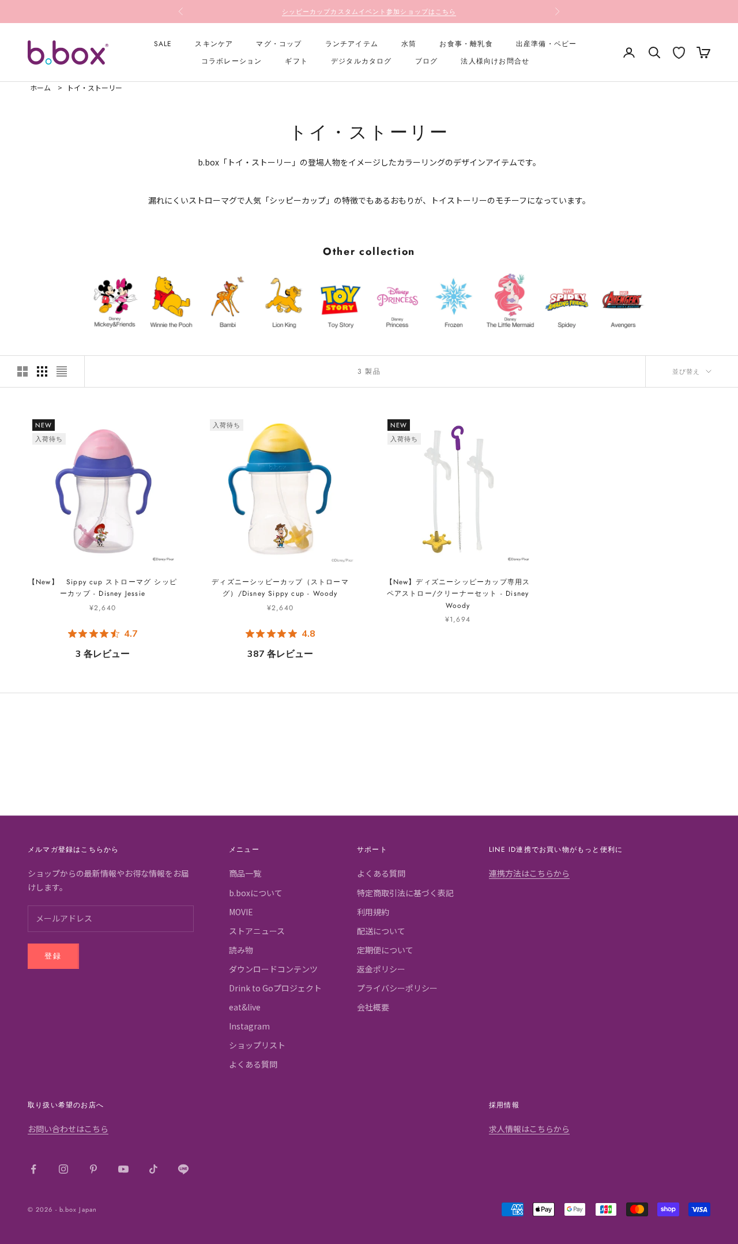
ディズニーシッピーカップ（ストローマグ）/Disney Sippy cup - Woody (280, 588)
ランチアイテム (351, 44)
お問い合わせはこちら (68, 1128)
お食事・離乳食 (465, 44)
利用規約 (373, 912)
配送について (381, 931)
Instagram (249, 1026)
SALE (163, 44)
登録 (53, 955)
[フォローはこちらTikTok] (153, 1169)
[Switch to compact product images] (62, 371)
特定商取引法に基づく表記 (405, 893)
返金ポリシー (381, 969)
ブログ (426, 61)
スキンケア (214, 44)
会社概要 (373, 1007)
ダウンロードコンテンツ (273, 969)
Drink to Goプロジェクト (275, 988)
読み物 (241, 950)
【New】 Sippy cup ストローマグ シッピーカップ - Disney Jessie (102, 588)
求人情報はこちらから (529, 1128)
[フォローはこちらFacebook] (33, 1169)
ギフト (296, 61)
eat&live (245, 1007)
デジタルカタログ (361, 61)
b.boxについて (256, 893)
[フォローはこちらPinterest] (93, 1169)
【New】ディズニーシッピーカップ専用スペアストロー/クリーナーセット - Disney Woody (458, 594)
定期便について (385, 950)
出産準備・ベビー (546, 44)
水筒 (408, 44)
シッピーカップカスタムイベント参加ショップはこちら (369, 11)
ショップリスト (257, 1045)
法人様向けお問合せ (495, 61)
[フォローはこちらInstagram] (63, 1169)
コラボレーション (231, 61)
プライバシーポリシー (397, 988)
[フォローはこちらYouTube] (123, 1169)
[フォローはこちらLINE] (183, 1169)
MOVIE (241, 912)
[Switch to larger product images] (22, 371)
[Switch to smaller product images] (42, 371)
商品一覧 (245, 873)
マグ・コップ (279, 44)
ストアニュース (257, 931)
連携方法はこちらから (529, 873)
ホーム (40, 87)
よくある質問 (253, 1064)
